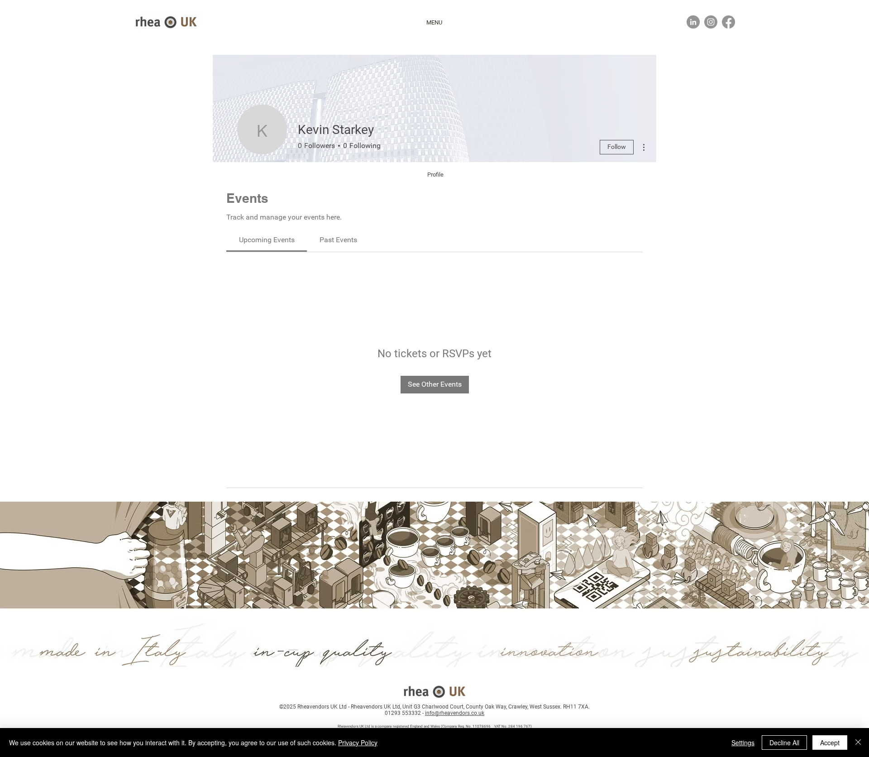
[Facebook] (728, 22)
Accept (830, 742)
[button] (434, 22)
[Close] (858, 742)
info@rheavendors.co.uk (454, 713)
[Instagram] (710, 22)
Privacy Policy (357, 742)
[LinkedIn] (693, 22)
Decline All (784, 742)
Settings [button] (742, 742)
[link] (267, 239)
